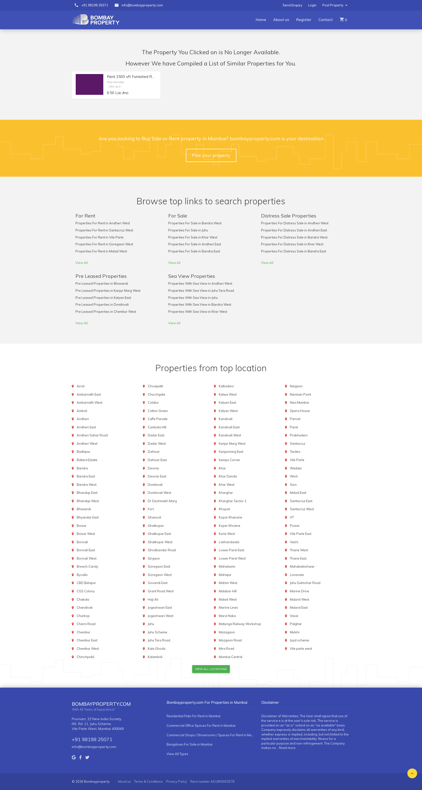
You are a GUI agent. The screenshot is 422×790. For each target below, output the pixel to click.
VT (292, 517)
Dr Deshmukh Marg (162, 501)
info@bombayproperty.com (142, 5)
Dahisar (154, 452)
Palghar (296, 624)
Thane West (299, 550)
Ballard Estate (87, 460)
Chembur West (88, 648)
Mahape (225, 575)
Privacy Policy (176, 781)
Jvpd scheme (299, 640)
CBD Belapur (86, 583)
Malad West (228, 599)
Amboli (82, 411)
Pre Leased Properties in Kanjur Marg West (107, 290)
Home (261, 19)
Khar (222, 468)
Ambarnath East (89, 394)
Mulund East (299, 607)
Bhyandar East (88, 517)
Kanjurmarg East (231, 452)
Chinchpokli (85, 657)
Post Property (333, 5)
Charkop (83, 616)
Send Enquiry (292, 5)
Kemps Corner (229, 460)
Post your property (211, 155)
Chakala (83, 599)
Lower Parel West (232, 558)
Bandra (82, 468)
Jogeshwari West (160, 616)
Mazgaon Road (230, 640)
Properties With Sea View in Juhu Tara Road (201, 290)
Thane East (298, 558)
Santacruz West (302, 509)
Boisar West (86, 534)
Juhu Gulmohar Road (305, 583)
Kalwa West (228, 394)
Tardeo (295, 452)
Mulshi (294, 632)
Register (303, 19)
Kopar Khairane (230, 517)
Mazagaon (227, 632)
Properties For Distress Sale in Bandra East (293, 251)
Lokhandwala (229, 542)
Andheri (83, 419)
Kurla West (227, 534)
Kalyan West (228, 411)
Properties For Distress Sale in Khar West (292, 244)
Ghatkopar (156, 526)
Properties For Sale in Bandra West (195, 223)
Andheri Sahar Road (92, 435)
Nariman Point (300, 394)
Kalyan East (227, 402)
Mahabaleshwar (302, 566)
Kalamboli (155, 657)
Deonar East (157, 476)
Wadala (296, 468)
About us (281, 19)
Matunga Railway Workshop (240, 624)
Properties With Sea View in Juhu (193, 298)
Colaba (153, 402)
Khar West (226, 485)
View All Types (177, 754)
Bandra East (86, 476)
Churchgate (156, 394)
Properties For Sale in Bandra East (194, 251)
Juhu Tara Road (159, 640)
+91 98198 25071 (94, 5)
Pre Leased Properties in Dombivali (102, 304)
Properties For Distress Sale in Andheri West (294, 223)
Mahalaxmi (227, 566)
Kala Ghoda (156, 648)
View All (81, 263)
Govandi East (158, 583)
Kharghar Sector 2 (232, 501)
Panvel (295, 419)
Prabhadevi (298, 435)
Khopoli (224, 509)
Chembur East (87, 640)
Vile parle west (301, 648)
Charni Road (86, 624)
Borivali (82, 542)
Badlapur (83, 452)
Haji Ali (153, 599)
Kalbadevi (226, 386)
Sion (293, 485)
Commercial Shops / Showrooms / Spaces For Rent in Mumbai (211, 735)
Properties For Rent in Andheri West (102, 223)
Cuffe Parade (158, 419)
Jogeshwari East (160, 607)
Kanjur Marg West (232, 443)
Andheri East (86, 427)
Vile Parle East (300, 534)
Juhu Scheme (157, 632)
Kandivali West (230, 435)
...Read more (286, 748)
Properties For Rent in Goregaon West (104, 244)
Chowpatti (155, 386)
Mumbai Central (230, 657)
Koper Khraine (229, 526)
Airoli (80, 386)
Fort (151, 509)
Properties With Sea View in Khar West (197, 312)
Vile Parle (297, 460)
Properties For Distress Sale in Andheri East (294, 230)
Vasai (294, 616)
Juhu (151, 624)
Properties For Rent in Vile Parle (99, 237)
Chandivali (85, 607)
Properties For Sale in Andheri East (194, 244)
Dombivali (155, 485)
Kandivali (225, 419)
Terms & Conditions (148, 781)
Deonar (153, 468)
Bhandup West (88, 501)
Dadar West (157, 443)
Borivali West (86, 558)
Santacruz (297, 443)
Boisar (81, 526)
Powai (294, 526)
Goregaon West (160, 575)
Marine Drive (299, 591)
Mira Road (226, 648)
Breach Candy (87, 566)
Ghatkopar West (160, 542)
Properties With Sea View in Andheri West (200, 283)
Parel (294, 427)
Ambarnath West (89, 402)
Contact (325, 19)
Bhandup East (87, 493)
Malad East (298, 493)
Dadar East (156, 435)
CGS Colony (86, 591)
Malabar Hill (228, 591)
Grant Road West (161, 591)
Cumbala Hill (157, 427)
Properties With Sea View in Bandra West (199, 304)
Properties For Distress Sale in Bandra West (294, 237)
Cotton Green (158, 411)
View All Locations (211, 669)
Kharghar (226, 493)
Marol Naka (227, 616)
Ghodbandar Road (162, 550)
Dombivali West (159, 493)
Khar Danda (228, 476)
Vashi (294, 542)
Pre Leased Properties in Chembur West (105, 312)
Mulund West (299, 599)
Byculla (82, 575)
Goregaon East (159, 566)
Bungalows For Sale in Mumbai (189, 744)
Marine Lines (228, 607)
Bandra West (86, 485)
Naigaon (296, 386)
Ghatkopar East (159, 534)
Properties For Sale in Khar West (192, 237)
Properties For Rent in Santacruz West (104, 230)
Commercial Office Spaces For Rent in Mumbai (201, 725)
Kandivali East (229, 427)
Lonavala (297, 575)
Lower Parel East (231, 550)
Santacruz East (301, 501)
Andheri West (87, 443)
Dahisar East (157, 460)
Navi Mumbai (299, 402)
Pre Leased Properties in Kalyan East (103, 298)
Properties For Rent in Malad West (101, 251)
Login (312, 5)
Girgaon (154, 558)
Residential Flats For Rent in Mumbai (194, 716)
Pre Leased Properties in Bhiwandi (101, 283)
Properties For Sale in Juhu (188, 230)
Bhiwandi (84, 509)
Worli (294, 476)
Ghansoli (154, 517)
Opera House (300, 411)
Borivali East (86, 550)
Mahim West (228, 583)
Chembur (83, 632)
